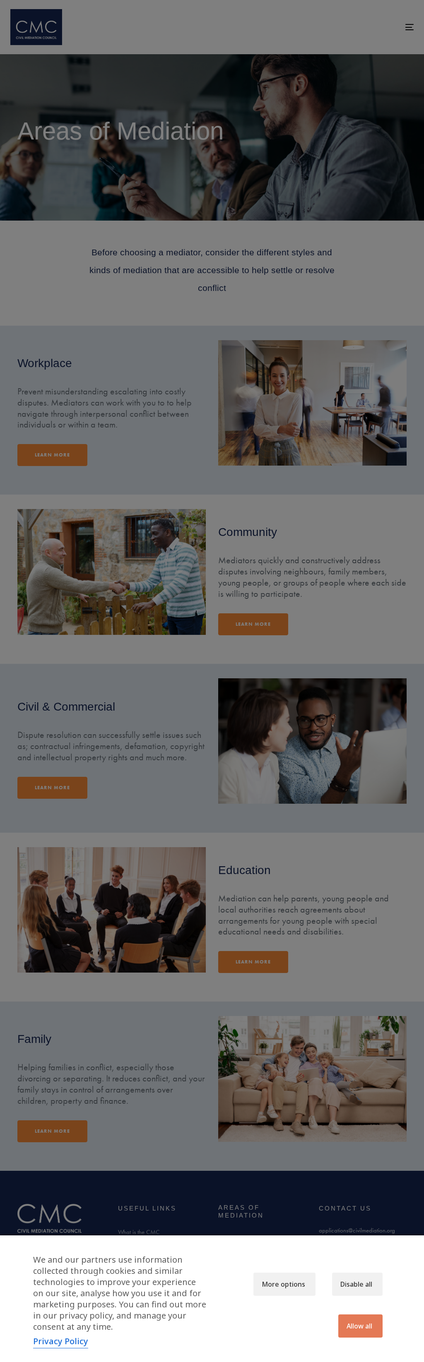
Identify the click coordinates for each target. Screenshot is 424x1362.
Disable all (356, 1284)
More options (283, 1284)
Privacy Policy (60, 1341)
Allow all (359, 1326)
